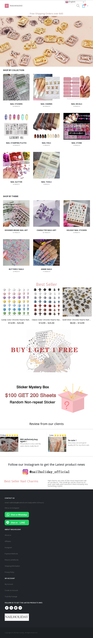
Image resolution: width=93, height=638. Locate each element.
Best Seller (46, 284)
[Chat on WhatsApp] (17, 514)
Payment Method (11, 554)
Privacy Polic (9, 572)
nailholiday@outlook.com (18, 503)
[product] (16, 302)
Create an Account (11, 590)
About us (8, 535)
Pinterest (16, 608)
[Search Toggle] (78, 5)
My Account (9, 584)
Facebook (7, 608)
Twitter (11, 608)
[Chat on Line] (17, 522)
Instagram (8, 547)
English (71, 2)
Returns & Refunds (12, 560)
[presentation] (89, 283)
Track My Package (11, 597)
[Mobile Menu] (7, 6)
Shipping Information (12, 566)
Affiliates (8, 541)
